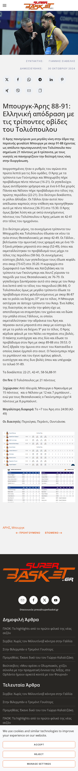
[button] (4, 5)
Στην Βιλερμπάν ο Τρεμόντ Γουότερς (28, 649)
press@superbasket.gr (46, 609)
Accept (39, 744)
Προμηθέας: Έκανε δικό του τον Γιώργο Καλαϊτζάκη (38, 657)
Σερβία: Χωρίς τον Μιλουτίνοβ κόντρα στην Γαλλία (37, 641)
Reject (39, 754)
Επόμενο (52, 532)
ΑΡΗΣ (6, 528)
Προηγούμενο (29, 532)
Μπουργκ (18, 528)
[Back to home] (39, 5)
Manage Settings (39, 763)
